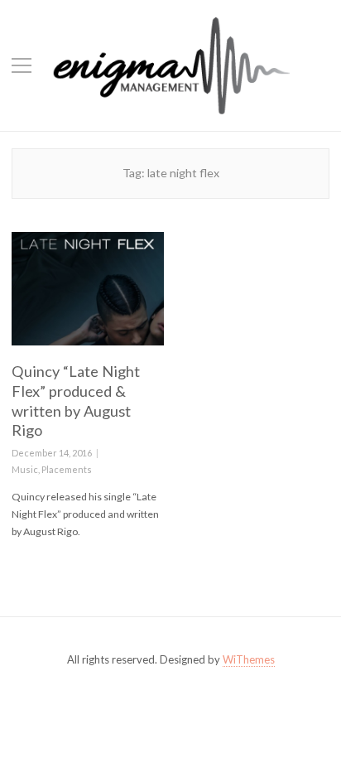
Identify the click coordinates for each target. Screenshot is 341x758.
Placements (66, 469)
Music (25, 469)
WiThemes (249, 659)
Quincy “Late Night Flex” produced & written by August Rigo (76, 400)
